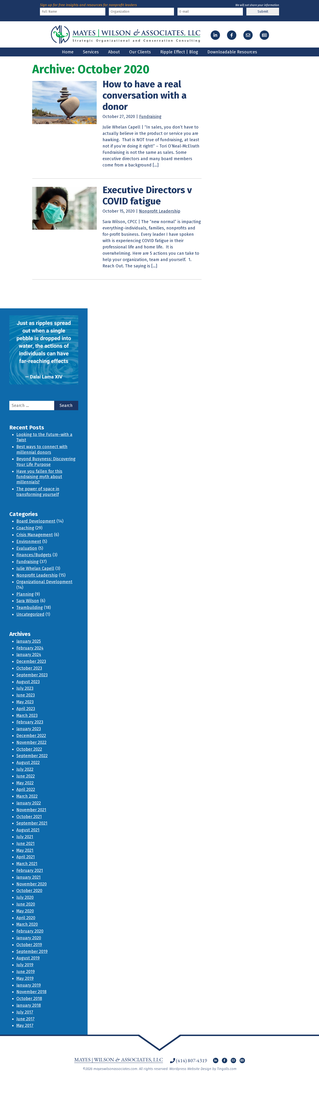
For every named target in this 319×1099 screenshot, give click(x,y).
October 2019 (29, 944)
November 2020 (31, 884)
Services (91, 52)
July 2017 (24, 1012)
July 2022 (24, 769)
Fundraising (150, 116)
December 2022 (31, 735)
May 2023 (25, 701)
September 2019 (32, 951)
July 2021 (24, 836)
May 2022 (25, 783)
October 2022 (29, 749)
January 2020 (28, 937)
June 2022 (25, 776)
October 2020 (29, 890)
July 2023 (24, 688)
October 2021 (29, 816)
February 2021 (29, 870)
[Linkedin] (215, 35)
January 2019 (28, 985)
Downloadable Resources (232, 52)
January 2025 (28, 641)
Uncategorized (30, 614)
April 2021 (25, 856)
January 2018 (28, 1005)
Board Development (35, 521)
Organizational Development (44, 581)
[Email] (248, 35)
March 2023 (27, 715)
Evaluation (26, 548)
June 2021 (25, 843)
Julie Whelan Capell (35, 568)
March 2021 (26, 863)
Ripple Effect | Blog (179, 52)
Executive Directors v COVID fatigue (147, 195)
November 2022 (31, 742)
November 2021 (31, 809)
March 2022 (27, 796)
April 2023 (25, 708)
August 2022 (28, 762)
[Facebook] (231, 35)
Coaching (25, 528)
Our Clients (140, 52)
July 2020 (25, 897)
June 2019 (25, 971)
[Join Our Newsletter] (264, 35)
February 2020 (29, 931)
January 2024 (28, 654)
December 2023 (31, 661)
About (114, 52)
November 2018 (31, 991)
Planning (25, 594)
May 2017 (24, 1025)
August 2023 (28, 681)
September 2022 (32, 755)
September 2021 (31, 823)
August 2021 (27, 830)
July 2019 (24, 964)
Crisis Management (34, 534)
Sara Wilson (27, 600)
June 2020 (25, 904)
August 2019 (28, 958)
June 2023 (25, 695)
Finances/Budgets (33, 554)
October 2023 (29, 668)
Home (68, 52)
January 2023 (28, 728)
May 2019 (25, 978)
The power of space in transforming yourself (37, 491)
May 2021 (24, 850)
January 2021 (28, 877)
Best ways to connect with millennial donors (41, 449)
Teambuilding (29, 607)
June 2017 (25, 1019)
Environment (28, 541)
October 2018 (29, 998)
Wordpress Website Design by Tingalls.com (203, 1069)
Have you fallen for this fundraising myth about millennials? (39, 477)
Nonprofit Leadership (159, 211)
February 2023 (29, 722)
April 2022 (25, 789)
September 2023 (32, 675)
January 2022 (28, 803)
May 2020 (25, 911)
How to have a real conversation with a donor (145, 95)
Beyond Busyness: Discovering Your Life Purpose (45, 461)
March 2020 (27, 924)
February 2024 (29, 648)
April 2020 (25, 917)
